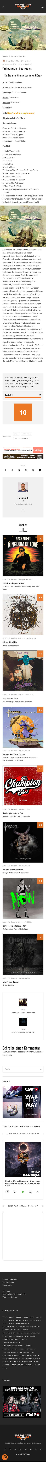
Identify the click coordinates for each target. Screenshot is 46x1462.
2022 (26, 1320)
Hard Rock (9, 1339)
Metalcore (31, 1349)
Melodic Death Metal (13, 1346)
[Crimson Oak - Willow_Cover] (23, 614)
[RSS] (30, 1449)
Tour (38, 1365)
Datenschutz (36, 1443)
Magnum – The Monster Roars (13, 869)
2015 (19, 1317)
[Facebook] (5, 1449)
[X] (10, 1449)
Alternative (27, 434)
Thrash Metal (10, 1365)
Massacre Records (12, 1342)
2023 (33, 1320)
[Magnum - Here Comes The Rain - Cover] (23, 727)
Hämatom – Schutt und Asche (23, 1011)
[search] (40, 1069)
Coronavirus (10, 1330)
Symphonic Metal (31, 1361)
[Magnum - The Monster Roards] (23, 842)
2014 (12, 1317)
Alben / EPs (19, 61)
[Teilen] (5, 470)
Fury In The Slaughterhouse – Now (14, 926)
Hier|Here (22, 1294)
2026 (12, 1323)
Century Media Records (29, 1326)
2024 (39, 1320)
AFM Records (23, 1323)
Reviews (27, 61)
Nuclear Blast (28, 1352)
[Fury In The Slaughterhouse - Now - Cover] (23, 898)
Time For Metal (26, 1365)
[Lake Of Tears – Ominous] (23, 954)
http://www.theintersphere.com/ (20, 113)
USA (5, 1368)
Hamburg (19, 1336)
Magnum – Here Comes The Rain (14, 754)
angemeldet (16, 1052)
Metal (28, 1346)
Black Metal (9, 1326)
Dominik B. (10, 61)
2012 (16, 434)
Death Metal (24, 1330)
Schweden (15, 1361)
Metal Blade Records (13, 1349)
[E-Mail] (26, 470)
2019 (6, 1320)
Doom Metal (23, 1333)
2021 (19, 1320)
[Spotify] (25, 1449)
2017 (33, 1317)
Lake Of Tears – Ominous (11, 982)
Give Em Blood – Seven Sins (23, 1030)
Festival (36, 1333)
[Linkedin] (20, 1449)
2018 (39, 1317)
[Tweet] (12, 470)
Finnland (8, 1336)
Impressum (27, 1443)
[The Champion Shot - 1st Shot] (23, 785)
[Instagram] (15, 1449)
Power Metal (34, 1355)
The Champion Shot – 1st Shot (13, 813)
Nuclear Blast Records (14, 1355)
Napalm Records (11, 1352)
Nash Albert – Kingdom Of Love (13, 583)
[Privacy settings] (5, 1457)
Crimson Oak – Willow (10, 642)
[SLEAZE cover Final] (23, 670)
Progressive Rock (32, 1358)
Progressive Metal (12, 1358)
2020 (12, 1320)
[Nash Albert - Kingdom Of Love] (23, 555)
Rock (6, 1361)
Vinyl (19, 638)
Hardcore (30, 1336)
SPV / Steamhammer (21, 438)
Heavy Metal (22, 1339)
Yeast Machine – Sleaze (10, 698)
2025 (6, 1323)
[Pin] (19, 470)
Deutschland (10, 1333)
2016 (26, 1317)
